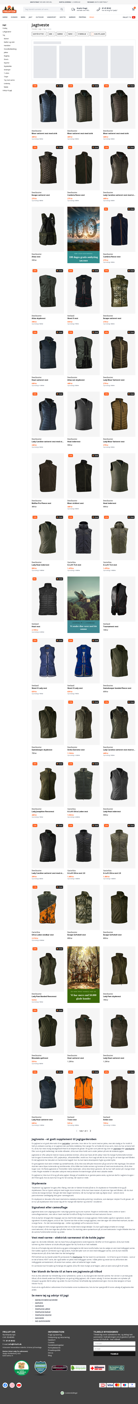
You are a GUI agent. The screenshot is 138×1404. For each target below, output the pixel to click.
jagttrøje (117, 1148)
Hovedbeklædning (10, 49)
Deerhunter (77, 1257)
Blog (50, 1355)
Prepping (82, 17)
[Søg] (62, 9)
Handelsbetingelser (56, 1345)
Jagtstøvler (39, 1318)
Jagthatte (39, 1303)
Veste (6, 87)
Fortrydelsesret (54, 1347)
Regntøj (6, 56)
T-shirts (6, 73)
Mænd (5, 17)
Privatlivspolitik (54, 1350)
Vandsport (51, 17)
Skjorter (6, 63)
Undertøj (7, 83)
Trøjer (6, 77)
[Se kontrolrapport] (116, 1368)
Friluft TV (127, 17)
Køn (50, 34)
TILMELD (114, 1354)
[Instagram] (12, 1385)
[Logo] (9, 9)
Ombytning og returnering (59, 1337)
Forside (34, 29)
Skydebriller (8, 66)
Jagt (30, 17)
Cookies (51, 1342)
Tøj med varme (9, 80)
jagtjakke (66, 1143)
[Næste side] (90, 1131)
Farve (70, 34)
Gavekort (51, 1340)
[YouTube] (19, 1385)
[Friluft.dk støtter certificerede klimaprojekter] (78, 1368)
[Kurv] (133, 9)
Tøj (4, 35)
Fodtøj (5, 28)
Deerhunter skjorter (43, 1315)
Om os (50, 1353)
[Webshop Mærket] (40, 1368)
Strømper (7, 70)
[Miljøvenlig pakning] (21, 1368)
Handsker (7, 45)
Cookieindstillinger (71, 1393)
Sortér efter (38, 34)
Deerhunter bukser (43, 1312)
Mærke (60, 34)
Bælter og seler (9, 42)
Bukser (6, 39)
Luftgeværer (7, 32)
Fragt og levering (55, 1335)
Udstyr (63, 17)
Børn (23, 17)
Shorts (6, 59)
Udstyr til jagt (7, 90)
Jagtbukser (39, 1306)
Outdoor (40, 17)
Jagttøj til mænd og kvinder (46, 1300)
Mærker (72, 17)
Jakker (6, 52)
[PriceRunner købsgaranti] (59, 1368)
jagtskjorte (129, 1148)
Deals (91, 17)
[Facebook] (5, 1385)
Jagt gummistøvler (42, 1321)
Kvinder (14, 17)
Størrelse (82, 34)
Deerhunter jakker (42, 1309)
